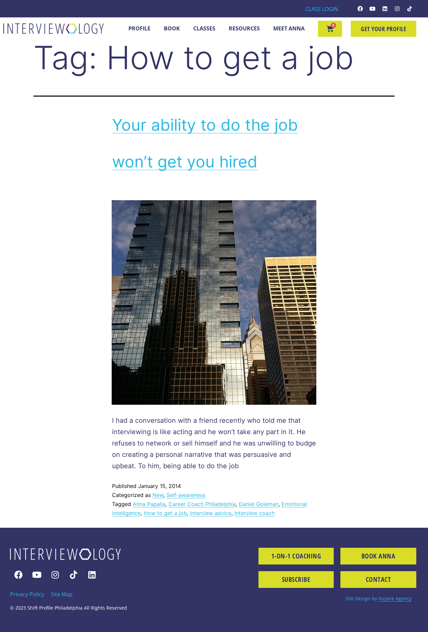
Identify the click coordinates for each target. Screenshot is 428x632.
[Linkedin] (385, 8)
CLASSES (204, 28)
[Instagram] (397, 8)
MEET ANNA (289, 28)
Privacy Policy (27, 594)
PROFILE (139, 28)
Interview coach (254, 513)
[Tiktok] (409, 8)
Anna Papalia (149, 504)
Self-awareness (186, 495)
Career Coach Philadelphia (202, 504)
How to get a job (165, 513)
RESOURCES (244, 28)
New (158, 495)
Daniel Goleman (259, 504)
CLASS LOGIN (321, 9)
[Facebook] (360, 8)
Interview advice (210, 513)
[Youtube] (372, 8)
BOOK (172, 28)
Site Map (62, 594)
